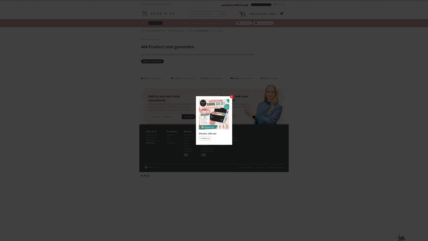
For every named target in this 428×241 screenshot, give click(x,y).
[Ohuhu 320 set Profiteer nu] (214, 114)
